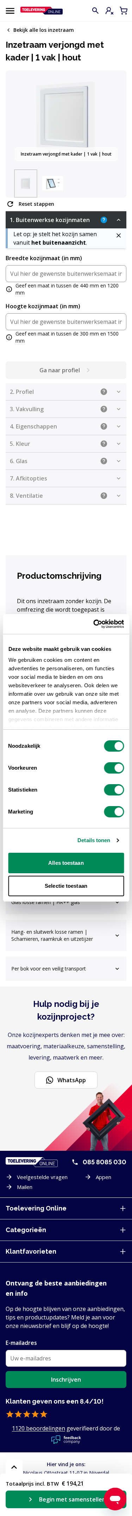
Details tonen (93, 840)
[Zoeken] (95, 11)
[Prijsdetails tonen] (14, 1467)
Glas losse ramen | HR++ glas (45, 902)
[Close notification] (118, 235)
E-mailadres (21, 1343)
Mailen (24, 1186)
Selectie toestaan (66, 886)
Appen (103, 1176)
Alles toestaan (65, 863)
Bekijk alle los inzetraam (43, 30)
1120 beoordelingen (38, 1428)
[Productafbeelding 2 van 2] (52, 183)
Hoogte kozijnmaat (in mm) (43, 306)
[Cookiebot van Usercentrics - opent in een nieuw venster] (94, 624)
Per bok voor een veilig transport (48, 968)
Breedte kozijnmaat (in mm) (44, 258)
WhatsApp (71, 1080)
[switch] (114, 768)
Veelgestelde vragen (42, 1176)
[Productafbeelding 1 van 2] (25, 183)
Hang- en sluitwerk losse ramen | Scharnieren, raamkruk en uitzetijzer (52, 935)
